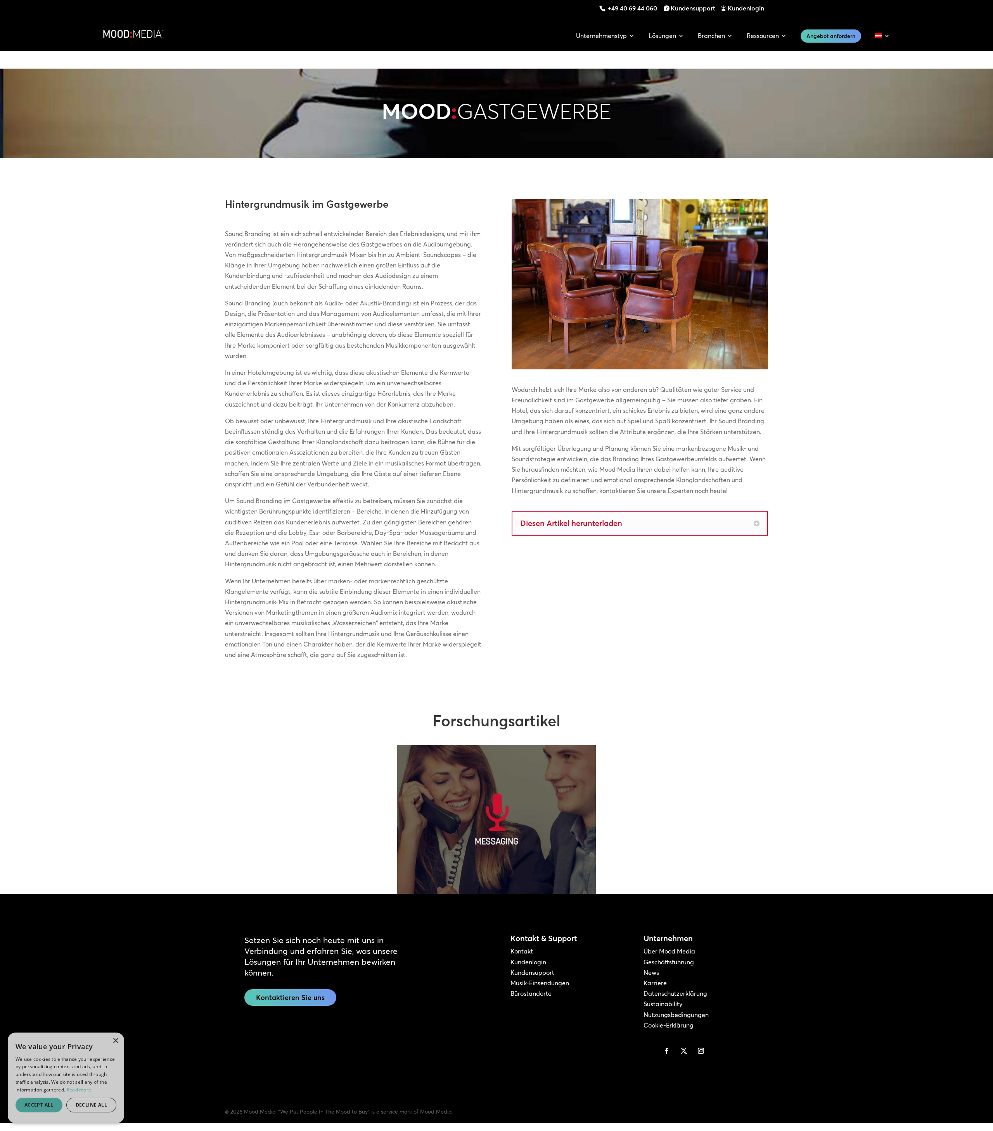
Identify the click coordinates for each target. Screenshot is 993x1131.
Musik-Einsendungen (539, 983)
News (651, 972)
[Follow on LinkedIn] (650, 1051)
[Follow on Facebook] (667, 1051)
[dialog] (66, 1078)
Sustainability (663, 1004)
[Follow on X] (684, 1051)
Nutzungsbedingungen (676, 1015)
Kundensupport (693, 8)
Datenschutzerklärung (675, 993)
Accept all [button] (39, 1105)
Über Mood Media (669, 951)
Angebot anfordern (830, 36)
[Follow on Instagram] (701, 1051)
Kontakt (521, 951)
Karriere (655, 983)
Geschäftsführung (669, 962)
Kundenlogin (746, 8)
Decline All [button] (91, 1105)
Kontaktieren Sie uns (290, 997)
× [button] (115, 1041)
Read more (79, 1089)
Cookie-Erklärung (669, 1025)
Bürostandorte (531, 993)
